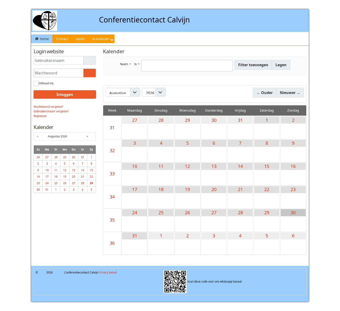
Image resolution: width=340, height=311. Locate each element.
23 (293, 189)
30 (213, 120)
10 (134, 166)
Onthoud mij (45, 83)
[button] (101, 39)
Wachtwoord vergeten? (48, 107)
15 (266, 166)
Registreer (40, 116)
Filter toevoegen (253, 64)
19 (187, 189)
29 (187, 120)
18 (161, 189)
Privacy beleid (108, 272)
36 (112, 243)
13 (213, 166)
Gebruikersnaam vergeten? (51, 111)
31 (112, 127)
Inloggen (64, 94)
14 (240, 166)
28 (161, 120)
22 (266, 189)
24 (134, 212)
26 (187, 212)
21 (240, 189)
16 (293, 166)
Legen (281, 64)
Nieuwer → (290, 92)
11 (161, 166)
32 (112, 150)
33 (112, 173)
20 (213, 189)
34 (112, 197)
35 (112, 220)
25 (161, 212)
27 (134, 120)
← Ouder (265, 92)
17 (134, 189)
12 (187, 166)
